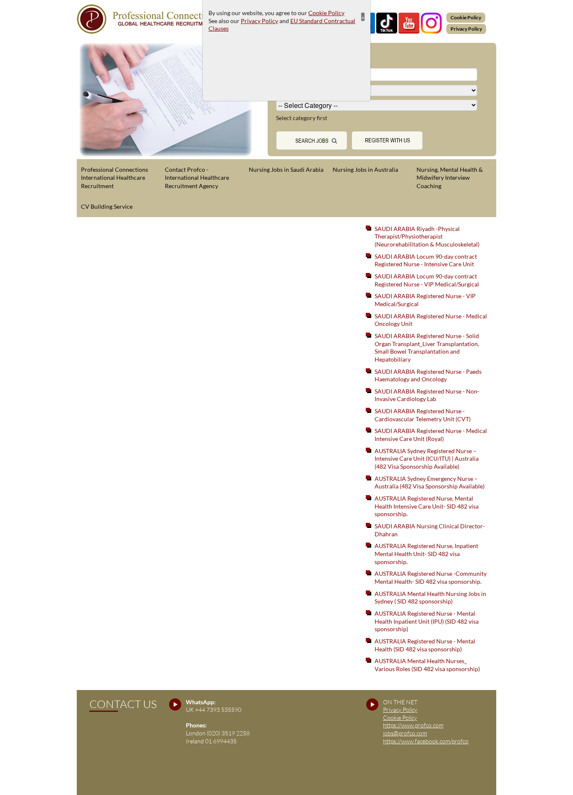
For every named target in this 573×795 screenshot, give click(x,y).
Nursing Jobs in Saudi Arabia (286, 169)
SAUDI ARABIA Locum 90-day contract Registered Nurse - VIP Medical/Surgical (427, 280)
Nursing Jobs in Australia (365, 169)
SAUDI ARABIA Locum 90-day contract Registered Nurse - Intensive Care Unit (426, 260)
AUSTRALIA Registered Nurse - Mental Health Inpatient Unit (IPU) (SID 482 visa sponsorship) (427, 621)
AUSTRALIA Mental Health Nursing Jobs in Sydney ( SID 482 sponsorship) (430, 597)
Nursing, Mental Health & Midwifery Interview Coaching (450, 177)
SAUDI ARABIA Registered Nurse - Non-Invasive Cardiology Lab (427, 395)
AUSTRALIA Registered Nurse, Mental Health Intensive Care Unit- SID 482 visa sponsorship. (427, 506)
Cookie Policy (466, 17)
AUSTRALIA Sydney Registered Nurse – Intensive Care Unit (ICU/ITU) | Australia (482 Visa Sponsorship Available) (427, 458)
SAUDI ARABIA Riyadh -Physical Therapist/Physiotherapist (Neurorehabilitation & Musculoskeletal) (427, 236)
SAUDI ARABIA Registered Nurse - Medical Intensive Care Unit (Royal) (431, 434)
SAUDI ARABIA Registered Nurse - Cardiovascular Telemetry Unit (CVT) (423, 414)
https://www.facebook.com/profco (426, 741)
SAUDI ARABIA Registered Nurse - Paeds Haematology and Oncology (428, 375)
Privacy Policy (466, 29)
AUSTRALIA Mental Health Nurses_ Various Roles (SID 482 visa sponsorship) (427, 664)
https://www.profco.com (413, 725)
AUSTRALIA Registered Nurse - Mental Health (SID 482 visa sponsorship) (425, 645)
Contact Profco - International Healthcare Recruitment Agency (197, 177)
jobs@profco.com (405, 733)
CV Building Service (107, 206)
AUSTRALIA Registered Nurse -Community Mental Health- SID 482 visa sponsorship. (431, 577)
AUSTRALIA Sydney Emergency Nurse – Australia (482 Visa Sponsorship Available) (429, 482)
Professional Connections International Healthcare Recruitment (114, 177)
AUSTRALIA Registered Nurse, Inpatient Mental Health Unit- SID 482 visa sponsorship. (426, 553)
